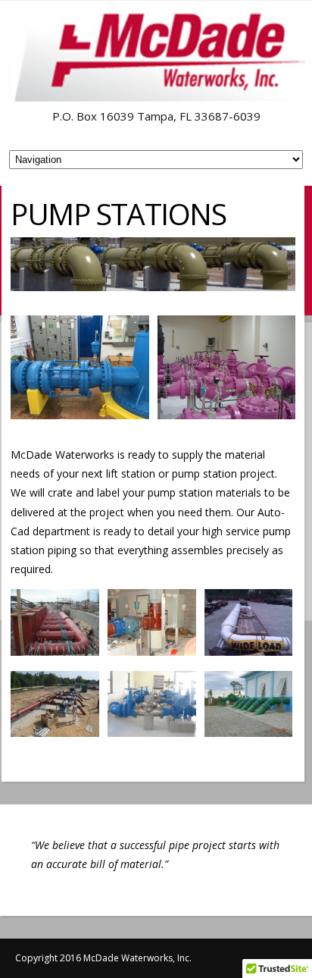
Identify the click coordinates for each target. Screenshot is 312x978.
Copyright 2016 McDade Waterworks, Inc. (103, 957)
